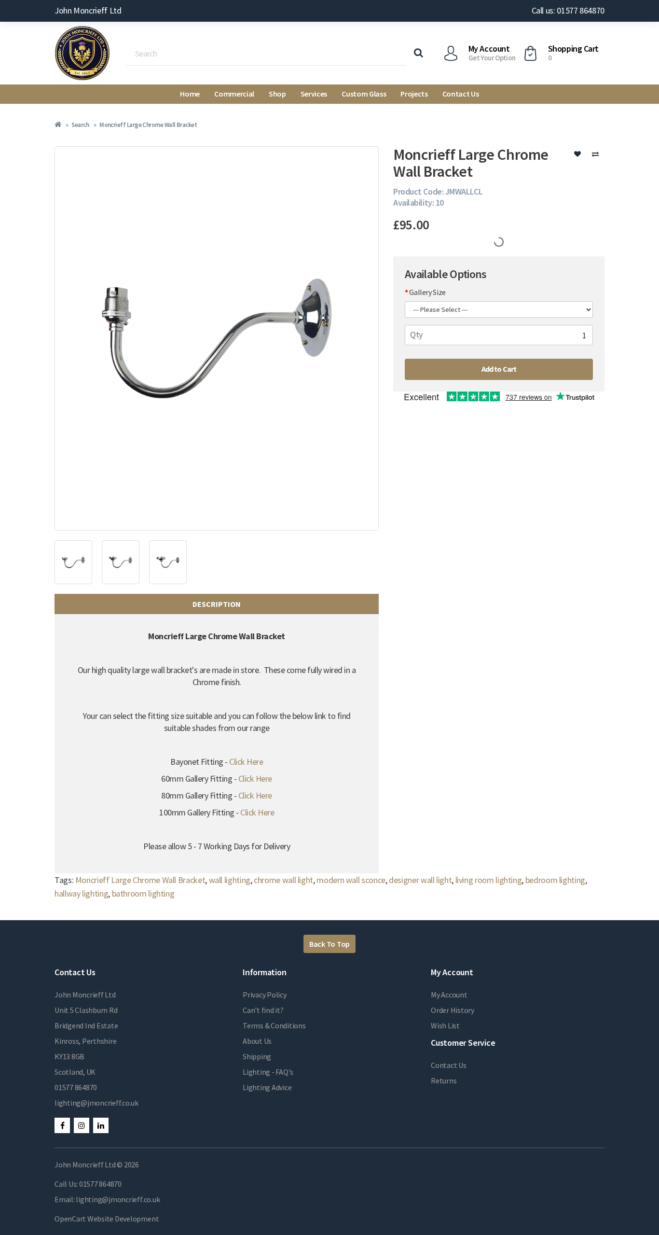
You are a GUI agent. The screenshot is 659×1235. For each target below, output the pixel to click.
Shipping (257, 1056)
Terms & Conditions (274, 1025)
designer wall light (420, 879)
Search (80, 125)
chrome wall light (283, 879)
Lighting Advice (267, 1087)
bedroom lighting (555, 879)
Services (314, 93)
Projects (413, 93)
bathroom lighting (143, 893)
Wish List (445, 1025)
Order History (452, 1010)
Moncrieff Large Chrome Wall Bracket (148, 125)
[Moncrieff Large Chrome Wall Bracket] (217, 338)
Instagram (81, 1125)
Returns (443, 1080)
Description (216, 604)
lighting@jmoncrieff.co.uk (96, 1103)
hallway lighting (81, 893)
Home (190, 93)
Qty (416, 334)
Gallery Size (427, 292)
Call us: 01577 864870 (568, 10)
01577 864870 (76, 1087)
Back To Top (329, 944)
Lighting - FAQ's (268, 1072)
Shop (277, 93)
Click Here (246, 761)
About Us (257, 1041)
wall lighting (229, 879)
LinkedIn (101, 1125)
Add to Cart (499, 369)
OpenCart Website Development (107, 1218)
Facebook (62, 1125)
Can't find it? (263, 1010)
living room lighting (488, 879)
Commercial (234, 93)
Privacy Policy (265, 994)
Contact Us (460, 93)
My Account (449, 994)
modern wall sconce (350, 879)
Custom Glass (364, 93)
